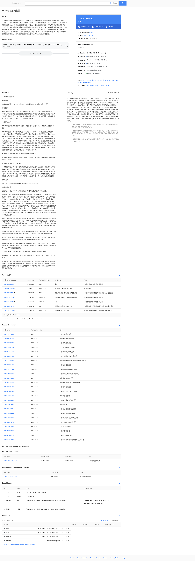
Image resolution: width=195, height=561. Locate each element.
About (72, 558)
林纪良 (86, 35)
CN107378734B (9, 369)
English (91, 32)
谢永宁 (91, 35)
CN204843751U (9, 440)
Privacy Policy (114, 558)
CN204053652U (9, 435)
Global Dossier (99, 85)
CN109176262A (9, 374)
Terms (105, 558)
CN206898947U (9, 365)
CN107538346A (9, 418)
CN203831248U (9, 387)
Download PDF (85, 27)
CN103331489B (9, 347)
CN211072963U (9, 360)
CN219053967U (9, 422)
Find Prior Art (99, 27)
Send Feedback (82, 558)
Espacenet (90, 85)
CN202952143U (9, 426)
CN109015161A (9, 409)
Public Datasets (95, 558)
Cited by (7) (84, 80)
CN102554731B (9, 404)
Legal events (93, 80)
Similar (110, 27)
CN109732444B (9, 413)
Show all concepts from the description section (19, 545)
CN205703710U (9, 431)
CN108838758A (9, 293)
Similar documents (104, 80)
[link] (6, 528)
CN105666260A (9, 284)
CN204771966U (9, 334)
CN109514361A (9, 302)
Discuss (107, 85)
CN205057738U (9, 352)
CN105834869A (9, 288)
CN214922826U (9, 382)
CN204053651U (9, 391)
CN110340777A (9, 306)
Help (123, 558)
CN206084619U (9, 356)
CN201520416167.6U (10, 461)
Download (105, 521)
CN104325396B (9, 400)
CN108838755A (9, 297)
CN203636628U (9, 378)
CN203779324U (9, 396)
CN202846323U (9, 343)
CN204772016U (9, 338)
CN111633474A (9, 310)
